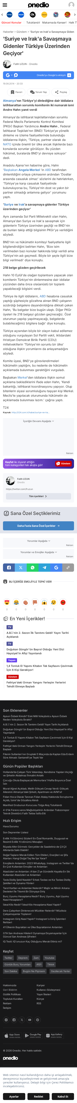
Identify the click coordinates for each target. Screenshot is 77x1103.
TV (9, 627)
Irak (21, 204)
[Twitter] (22, 1020)
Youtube (49, 957)
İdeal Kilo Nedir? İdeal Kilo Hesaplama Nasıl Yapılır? (32, 904)
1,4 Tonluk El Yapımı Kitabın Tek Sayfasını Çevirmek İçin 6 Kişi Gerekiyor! (40, 667)
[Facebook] (14, 1020)
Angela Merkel (29, 170)
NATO (7, 144)
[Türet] (67, 14)
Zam (36, 957)
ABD (48, 170)
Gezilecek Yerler (60, 971)
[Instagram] (6, 1020)
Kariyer (41, 985)
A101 (38, 964)
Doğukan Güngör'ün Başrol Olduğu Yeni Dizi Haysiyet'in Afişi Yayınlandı (35, 651)
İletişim (7, 1007)
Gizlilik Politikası (12, 994)
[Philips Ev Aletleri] (21, 14)
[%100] (44, 14)
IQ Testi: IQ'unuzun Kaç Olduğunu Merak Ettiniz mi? (32, 941)
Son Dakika (10, 971)
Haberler (8, 31)
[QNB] (56, 14)
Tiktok (50, 964)
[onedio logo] (36, 1058)
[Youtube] (30, 1020)
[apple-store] (13, 1035)
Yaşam (12, 660)
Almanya (9, 100)
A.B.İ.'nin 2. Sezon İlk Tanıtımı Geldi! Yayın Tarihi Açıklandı (38, 634)
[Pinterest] (37, 1020)
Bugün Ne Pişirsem (34, 971)
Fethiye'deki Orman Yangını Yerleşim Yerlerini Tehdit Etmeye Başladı (36, 684)
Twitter (8, 957)
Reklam (7, 1003)
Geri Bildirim (10, 989)
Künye (40, 998)
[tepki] (7, 602)
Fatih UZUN (25, 63)
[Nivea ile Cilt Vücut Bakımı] (9, 14)
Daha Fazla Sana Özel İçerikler (36, 525)
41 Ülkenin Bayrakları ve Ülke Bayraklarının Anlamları (32, 927)
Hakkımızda (9, 985)
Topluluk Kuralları (13, 998)
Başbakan (11, 170)
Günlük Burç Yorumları (17, 964)
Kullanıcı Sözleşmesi (48, 989)
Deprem (23, 957)
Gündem (21, 31)
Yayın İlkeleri (44, 994)
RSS (39, 1003)
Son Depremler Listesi (15, 832)
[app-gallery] (54, 1035)
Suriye (8, 204)
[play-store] (33, 1035)
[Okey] (32, 14)
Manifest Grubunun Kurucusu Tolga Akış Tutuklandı (32, 805)
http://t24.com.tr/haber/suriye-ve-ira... (31, 412)
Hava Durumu (11, 826)
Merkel (22, 377)
